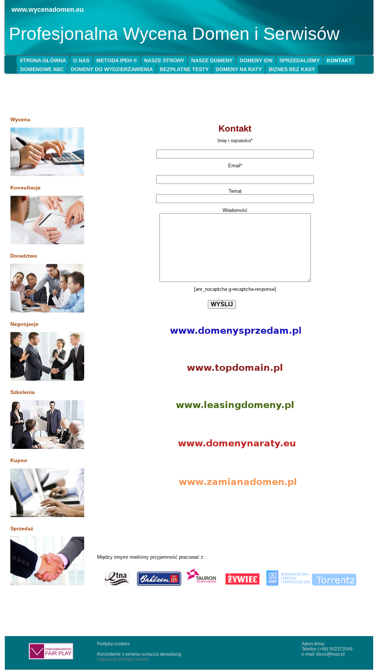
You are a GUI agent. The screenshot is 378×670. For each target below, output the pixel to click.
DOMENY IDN (256, 60)
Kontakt (339, 60)
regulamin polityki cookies (123, 659)
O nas (81, 60)
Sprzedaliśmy (299, 60)
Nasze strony (164, 60)
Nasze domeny (212, 60)
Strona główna (43, 60)
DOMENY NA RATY (239, 69)
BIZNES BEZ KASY (292, 69)
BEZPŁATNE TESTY (184, 69)
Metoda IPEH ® (116, 60)
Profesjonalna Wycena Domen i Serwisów (174, 33)
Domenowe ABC (42, 69)
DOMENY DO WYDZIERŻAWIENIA (112, 69)
